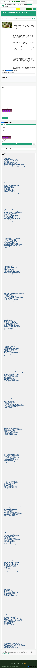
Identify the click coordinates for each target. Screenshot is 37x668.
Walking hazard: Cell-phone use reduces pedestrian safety (10, 624)
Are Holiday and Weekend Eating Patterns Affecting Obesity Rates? (11, 195)
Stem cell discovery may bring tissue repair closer (9, 541)
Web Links (28, 662)
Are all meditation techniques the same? (8, 194)
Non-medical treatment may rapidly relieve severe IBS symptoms (11, 436)
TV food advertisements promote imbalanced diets (9, 600)
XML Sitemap (21, 663)
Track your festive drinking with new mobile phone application (10, 595)
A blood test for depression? (7, 168)
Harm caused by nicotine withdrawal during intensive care (10, 324)
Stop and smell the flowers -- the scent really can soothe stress (11, 544)
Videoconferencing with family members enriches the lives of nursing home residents (13, 619)
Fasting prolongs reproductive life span (8, 298)
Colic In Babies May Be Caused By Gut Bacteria (9, 242)
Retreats (25, 4)
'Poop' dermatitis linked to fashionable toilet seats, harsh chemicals (11, 159)
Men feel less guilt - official (6, 381)
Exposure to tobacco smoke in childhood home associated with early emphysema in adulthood (14, 293)
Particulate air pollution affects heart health (8, 460)
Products (19, 4)
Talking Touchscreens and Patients (7, 568)
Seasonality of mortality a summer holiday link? (9, 519)
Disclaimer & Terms (15, 13)
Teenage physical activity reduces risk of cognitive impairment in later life (12, 571)
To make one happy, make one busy (8, 590)
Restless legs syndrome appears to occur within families (10, 507)
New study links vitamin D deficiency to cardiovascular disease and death (12, 432)
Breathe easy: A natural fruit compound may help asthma (10, 216)
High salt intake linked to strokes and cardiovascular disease (10, 330)
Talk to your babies (6, 567)
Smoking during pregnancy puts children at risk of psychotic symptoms (11, 532)
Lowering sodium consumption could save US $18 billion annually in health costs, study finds (14, 372)
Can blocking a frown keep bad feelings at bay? (9, 219)
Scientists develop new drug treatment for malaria (9, 516)
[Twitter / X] (30, 666)
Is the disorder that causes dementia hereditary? (9, 355)
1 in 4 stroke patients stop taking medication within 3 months (10, 162)
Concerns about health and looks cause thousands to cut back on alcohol (12, 245)
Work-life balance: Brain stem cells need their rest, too (10, 641)
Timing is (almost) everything (7, 589)
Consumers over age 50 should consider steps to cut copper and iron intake (12, 248)
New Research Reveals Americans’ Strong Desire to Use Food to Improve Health (13, 429)
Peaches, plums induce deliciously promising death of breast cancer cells (12, 461)
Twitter (7, 122)
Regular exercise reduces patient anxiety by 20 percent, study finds (11, 493)
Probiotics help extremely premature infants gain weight (10, 483)
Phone (3, 104)
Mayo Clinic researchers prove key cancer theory (9, 377)
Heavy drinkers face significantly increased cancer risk (10, 327)
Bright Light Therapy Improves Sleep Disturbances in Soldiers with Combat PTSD (12, 218)
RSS (25, 663)
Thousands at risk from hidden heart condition (9, 587)
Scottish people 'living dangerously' (7, 518)
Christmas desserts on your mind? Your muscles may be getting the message (12, 238)
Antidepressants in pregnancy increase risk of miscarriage (10, 192)
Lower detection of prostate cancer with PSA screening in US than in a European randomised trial (14, 371)
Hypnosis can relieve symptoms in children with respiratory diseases (11, 348)
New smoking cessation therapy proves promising (9, 430)
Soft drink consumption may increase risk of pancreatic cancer (10, 534)
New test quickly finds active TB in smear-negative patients (10, 434)
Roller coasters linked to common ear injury (8, 510)
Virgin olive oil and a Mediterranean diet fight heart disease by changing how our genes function (14, 620)
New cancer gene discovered (7, 408)
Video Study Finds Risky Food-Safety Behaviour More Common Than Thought (12, 618)
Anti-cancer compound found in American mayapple (9, 190)
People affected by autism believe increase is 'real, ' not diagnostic (11, 462)
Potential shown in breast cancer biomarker (8, 479)
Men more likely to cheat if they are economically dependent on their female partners (13, 382)
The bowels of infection (6, 574)
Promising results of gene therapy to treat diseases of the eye (10, 484)
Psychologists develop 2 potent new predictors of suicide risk (10, 487)
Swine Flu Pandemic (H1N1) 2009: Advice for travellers (10, 563)
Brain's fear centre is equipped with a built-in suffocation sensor (11, 213)
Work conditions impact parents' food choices (9, 640)
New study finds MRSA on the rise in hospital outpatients (10, 431)
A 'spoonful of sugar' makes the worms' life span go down (10, 167)
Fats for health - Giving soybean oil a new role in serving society (11, 299)
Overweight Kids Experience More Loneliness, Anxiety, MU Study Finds (11, 454)
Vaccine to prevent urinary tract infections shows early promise (11, 616)
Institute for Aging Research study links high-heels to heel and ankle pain (12, 352)
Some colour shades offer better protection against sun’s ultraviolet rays (11, 535)
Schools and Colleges (14, 4)
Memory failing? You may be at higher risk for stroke (9, 379)
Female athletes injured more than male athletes (9, 301)
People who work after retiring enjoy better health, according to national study (12, 463)
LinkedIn (12, 70)
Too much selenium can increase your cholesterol (9, 593)
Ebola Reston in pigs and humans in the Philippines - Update (10, 274)
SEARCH (18, 8)
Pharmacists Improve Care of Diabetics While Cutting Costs (10, 466)
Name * (3, 87)
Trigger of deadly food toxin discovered (8, 598)
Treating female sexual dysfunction (7, 596)
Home (3, 4)
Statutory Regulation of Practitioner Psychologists (9, 540)
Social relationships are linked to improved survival (9, 533)
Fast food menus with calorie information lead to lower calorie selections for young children (13, 297)
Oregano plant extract (23, 13)
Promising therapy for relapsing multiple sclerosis (9, 485)
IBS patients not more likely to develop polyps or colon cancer (10, 349)
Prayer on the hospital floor (7, 480)
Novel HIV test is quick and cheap (7, 437)
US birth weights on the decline (7, 614)
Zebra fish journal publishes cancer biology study (9, 646)
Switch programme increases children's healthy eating (10, 565)
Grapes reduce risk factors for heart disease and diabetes (10, 318)
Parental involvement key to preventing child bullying (9, 456)
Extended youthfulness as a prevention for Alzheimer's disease (10, 294)
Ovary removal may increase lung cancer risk (9, 453)
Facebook (7, 70)
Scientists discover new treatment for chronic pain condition (10, 517)
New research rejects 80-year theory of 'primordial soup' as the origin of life (12, 428)
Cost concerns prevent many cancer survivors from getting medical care (12, 249)
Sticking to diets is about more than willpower (8, 542)
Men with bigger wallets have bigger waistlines (9, 383)
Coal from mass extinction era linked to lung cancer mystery (10, 241)
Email (16, 70)
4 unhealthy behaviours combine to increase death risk (10, 163)
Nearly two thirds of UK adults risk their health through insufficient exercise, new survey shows (14, 405)
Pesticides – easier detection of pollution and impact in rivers (10, 465)
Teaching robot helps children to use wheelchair (9, 570)
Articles (22, 4)
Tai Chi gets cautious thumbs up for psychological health (10, 566)
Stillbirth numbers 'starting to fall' (7, 543)
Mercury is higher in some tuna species (8, 385)
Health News (24, 662)
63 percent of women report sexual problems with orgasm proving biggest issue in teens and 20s (14, 166)
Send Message (5, 118)
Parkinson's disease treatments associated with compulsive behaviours (11, 459)
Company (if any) (4, 90)
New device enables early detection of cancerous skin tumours (11, 410)
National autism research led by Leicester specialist (9, 402)
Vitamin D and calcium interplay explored (8, 622)
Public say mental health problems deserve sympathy (9, 488)
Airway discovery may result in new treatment (9, 183)
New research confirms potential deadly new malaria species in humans (11, 426)
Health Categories (5, 6)
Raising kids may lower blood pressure (8, 489)
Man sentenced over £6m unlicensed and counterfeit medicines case (11, 374)
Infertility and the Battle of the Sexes (8, 351)
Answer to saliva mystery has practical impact (9, 189)
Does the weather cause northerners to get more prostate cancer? (11, 265)
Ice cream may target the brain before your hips (9, 350)
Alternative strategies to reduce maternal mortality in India (10, 186)
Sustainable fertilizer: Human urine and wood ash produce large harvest (11, 562)
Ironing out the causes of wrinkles (7, 354)
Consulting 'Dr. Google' (6, 247)
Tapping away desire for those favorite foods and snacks (10, 569)
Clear (34, 143)
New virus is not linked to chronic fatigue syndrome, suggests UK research (12, 435)
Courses (9, 4)
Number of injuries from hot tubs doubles (8, 438)
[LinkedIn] (33, 666)
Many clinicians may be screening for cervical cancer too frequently (11, 375)
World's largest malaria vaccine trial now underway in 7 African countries (11, 643)
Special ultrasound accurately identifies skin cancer (9, 536)
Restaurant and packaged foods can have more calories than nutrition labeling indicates (13, 506)
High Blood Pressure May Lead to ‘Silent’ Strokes (9, 328)
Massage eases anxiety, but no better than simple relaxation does (11, 376)
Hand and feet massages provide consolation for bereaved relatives (11, 323)
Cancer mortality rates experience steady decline (9, 221)
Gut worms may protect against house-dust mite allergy (10, 321)
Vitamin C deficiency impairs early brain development (9, 621)
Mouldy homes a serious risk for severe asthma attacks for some (11, 400)
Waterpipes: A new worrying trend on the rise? (9, 625)
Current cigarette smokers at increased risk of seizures (10, 250)
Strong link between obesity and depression (8, 545)
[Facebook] (28, 666)
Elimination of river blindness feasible (8, 275)
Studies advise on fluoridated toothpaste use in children (10, 546)
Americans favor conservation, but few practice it (9, 187)
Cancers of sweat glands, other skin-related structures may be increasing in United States (13, 222)
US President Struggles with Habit (7, 615)
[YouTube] (35, 666)
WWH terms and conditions (5, 653)
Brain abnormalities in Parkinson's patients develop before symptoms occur (12, 211)
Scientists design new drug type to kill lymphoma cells (9, 515)
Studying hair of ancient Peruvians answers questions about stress (11, 561)
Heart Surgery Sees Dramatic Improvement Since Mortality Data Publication (12, 326)
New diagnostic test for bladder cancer (8, 411)
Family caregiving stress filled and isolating (8, 295)
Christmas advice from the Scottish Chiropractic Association (10, 237)
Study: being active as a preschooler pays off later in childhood (10, 560)
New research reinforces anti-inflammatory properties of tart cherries (11, 427)
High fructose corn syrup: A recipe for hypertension (9, 329)
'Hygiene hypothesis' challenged (7, 158)
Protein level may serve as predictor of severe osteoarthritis (10, 486)
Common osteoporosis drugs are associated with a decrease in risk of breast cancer (13, 244)
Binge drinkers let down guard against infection (9, 210)
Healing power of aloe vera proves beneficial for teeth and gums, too (11, 325)
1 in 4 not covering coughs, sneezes (8, 161)
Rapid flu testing (5, 490)
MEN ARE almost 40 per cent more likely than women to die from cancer (11, 380)
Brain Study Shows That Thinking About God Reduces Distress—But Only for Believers (13, 212)
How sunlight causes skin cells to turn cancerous (9, 345)
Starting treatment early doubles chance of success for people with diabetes (12, 539)
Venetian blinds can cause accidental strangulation (9, 617)
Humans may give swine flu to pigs (7, 347)
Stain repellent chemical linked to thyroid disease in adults (10, 538)
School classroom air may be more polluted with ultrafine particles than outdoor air (13, 513)
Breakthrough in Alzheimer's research (8, 214)
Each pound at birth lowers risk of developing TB (9, 270)
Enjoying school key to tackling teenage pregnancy (9, 277)
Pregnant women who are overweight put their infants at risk (10, 481)
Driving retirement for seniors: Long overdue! (9, 268)
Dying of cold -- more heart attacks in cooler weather (9, 269)
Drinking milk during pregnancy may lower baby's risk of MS (10, 267)
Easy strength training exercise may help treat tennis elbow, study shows (12, 272)
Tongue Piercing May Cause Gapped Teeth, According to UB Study (11, 592)
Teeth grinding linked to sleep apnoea (8, 572)
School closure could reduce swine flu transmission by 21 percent (11, 514)
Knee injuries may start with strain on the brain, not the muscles (11, 358)
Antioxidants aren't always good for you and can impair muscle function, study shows (13, 193)
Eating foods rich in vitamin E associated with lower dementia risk (11, 273)
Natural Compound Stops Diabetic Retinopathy (9, 403)
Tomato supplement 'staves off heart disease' (9, 591)
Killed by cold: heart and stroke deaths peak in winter (9, 357)
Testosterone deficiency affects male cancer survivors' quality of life (11, 573)
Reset (10, 118)
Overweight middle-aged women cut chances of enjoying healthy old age (12, 455)
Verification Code (4, 107)
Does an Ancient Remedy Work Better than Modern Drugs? (10, 264)
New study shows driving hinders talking (8, 433)
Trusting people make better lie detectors (8, 599)
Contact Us (32, 662)
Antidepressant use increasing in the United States (9, 191)
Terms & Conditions (13, 663)
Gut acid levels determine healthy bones (8, 320)
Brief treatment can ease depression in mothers (9, 217)
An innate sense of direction (7, 188)
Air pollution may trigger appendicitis (8, 182)
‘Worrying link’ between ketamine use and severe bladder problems (11, 647)
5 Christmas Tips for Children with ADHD (8, 165)
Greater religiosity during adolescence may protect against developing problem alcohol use (14, 319)
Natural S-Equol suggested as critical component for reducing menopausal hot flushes (13, 404)
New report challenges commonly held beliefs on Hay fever (10, 425)
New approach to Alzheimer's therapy (8, 407)
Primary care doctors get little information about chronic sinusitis (11, 482)
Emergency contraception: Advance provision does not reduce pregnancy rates (12, 276)
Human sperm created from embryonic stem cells (9, 346)
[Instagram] (31, 666)
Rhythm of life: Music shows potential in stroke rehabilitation (10, 509)
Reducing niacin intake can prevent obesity (8, 492)
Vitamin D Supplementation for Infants (8, 623)
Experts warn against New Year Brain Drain (8, 292)
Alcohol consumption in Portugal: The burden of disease (10, 184)
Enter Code (3, 140)
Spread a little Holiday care (7, 537)
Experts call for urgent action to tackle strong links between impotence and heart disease (13, 291)
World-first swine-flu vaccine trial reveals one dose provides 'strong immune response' (13, 644)
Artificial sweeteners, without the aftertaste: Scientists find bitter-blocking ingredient (13, 196)
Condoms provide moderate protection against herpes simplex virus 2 (11, 246)
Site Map (18, 663)
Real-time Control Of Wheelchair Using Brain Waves (9, 491)
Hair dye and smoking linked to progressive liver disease (10, 322)
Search (34, 18)
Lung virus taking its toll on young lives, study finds (9, 373)
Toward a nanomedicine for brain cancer (8, 594)
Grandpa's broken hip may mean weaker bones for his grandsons (11, 317)
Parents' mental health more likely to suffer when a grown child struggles (11, 457)
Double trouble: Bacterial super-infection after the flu (9, 266)
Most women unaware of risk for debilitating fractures (9, 399)
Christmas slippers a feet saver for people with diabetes (10, 239)
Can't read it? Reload (4, 139)
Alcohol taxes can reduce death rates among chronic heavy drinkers (11, 185)
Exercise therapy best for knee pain (8, 290)
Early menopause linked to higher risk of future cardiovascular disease (11, 271)
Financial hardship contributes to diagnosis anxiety (9, 303)
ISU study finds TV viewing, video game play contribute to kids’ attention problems (13, 356)
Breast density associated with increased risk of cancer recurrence (11, 215)
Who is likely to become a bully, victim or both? (9, 626)
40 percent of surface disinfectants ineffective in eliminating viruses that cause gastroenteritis (14, 164)
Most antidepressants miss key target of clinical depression (10, 398)
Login (34, 8)
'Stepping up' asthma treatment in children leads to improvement (11, 160)
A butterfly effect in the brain (7, 169)
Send (17, 143)
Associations (14, 662)
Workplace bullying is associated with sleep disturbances (10, 642)
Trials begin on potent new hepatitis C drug (8, 597)
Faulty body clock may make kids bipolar (8, 300)
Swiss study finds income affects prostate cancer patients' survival (11, 564)
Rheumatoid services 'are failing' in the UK (8, 508)
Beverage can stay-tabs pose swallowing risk (9, 209)
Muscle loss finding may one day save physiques (9, 401)
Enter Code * (3, 114)
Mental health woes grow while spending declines (9, 384)
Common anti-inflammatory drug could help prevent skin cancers (11, 243)
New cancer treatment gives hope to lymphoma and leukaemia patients (11, 409)
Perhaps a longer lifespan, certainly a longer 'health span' (10, 464)
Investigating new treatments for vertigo (8, 353)
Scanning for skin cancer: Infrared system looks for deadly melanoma (11, 512)
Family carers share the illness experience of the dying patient (10, 296)
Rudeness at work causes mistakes (8, 511)
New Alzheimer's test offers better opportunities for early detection (11, 406)
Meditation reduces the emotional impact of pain (9, 378)
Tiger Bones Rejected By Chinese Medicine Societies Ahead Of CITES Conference (13, 588)
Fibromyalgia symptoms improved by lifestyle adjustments (10, 302)
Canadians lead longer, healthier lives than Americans (9, 220)
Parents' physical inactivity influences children (9, 458)
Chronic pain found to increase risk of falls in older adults (10, 240)
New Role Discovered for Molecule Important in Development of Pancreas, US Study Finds (14, 157)
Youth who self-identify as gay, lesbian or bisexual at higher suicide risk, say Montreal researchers (14, 645)
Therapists (6, 4)
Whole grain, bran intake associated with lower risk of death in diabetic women (12, 627)
